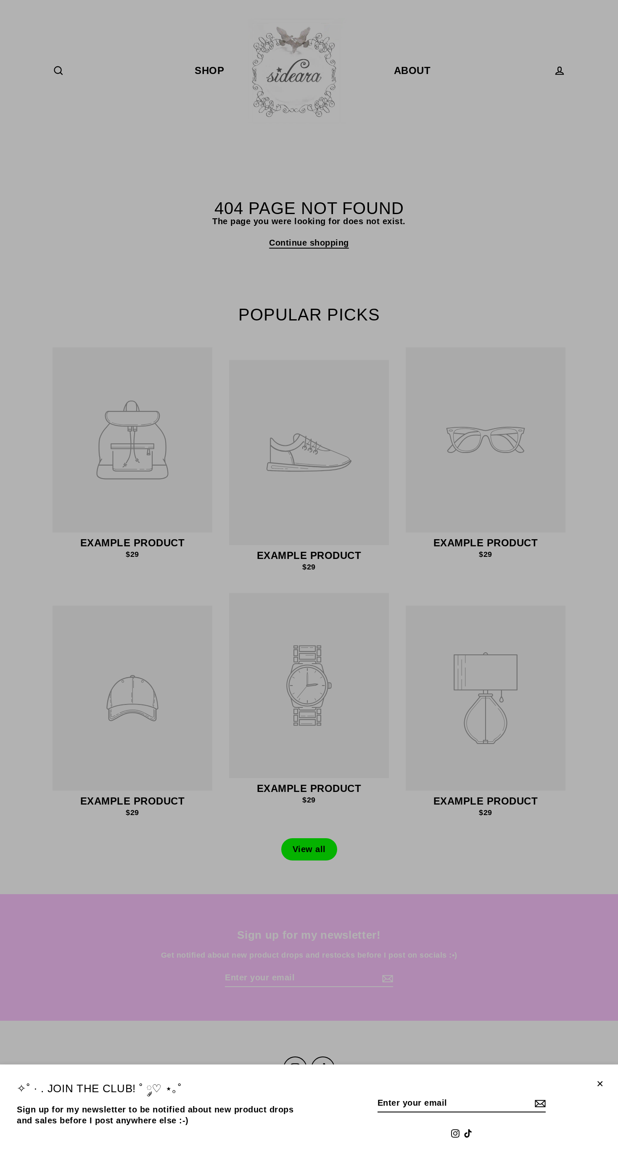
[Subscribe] (539, 1103)
